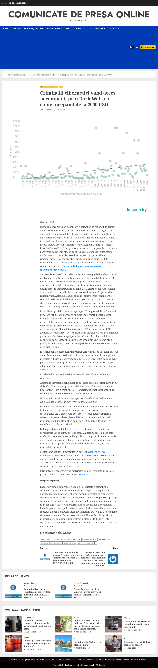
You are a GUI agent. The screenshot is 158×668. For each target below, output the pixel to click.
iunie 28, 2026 (131, 630)
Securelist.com (82, 474)
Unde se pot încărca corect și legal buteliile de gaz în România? (37, 643)
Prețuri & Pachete (138, 659)
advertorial (47, 110)
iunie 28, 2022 (61, 110)
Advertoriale (53, 28)
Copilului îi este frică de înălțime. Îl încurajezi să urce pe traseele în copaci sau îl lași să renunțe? (87, 624)
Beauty (69, 28)
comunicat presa (70, 543)
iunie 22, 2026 (31, 650)
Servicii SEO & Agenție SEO (23, 659)
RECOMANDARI (29, 617)
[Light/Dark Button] (131, 47)
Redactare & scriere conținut (117, 659)
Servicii (15, 28)
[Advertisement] (62, 50)
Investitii (80, 28)
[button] (137, 47)
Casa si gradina (99, 28)
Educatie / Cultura (33, 28)
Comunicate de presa (49, 87)
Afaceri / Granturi (30, 583)
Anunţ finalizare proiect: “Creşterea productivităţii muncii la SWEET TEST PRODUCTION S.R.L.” (37, 593)
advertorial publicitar (89, 539)
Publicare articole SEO (46, 659)
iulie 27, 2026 (81, 632)
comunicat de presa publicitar (51, 543)
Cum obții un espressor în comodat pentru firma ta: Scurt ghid (137, 624)
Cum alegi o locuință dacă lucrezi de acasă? (137, 643)
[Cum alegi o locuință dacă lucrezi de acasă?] (113, 643)
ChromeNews (87, 665)
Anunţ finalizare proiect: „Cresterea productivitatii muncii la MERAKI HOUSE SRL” (87, 593)
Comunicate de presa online (79, 14)
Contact (114, 28)
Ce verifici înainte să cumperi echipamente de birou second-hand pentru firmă (37, 624)
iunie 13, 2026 (81, 648)
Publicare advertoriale (66, 659)
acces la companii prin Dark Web (58, 539)
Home (5, 28)
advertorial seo (104, 539)
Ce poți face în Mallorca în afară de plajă (87, 643)
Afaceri (76, 617)
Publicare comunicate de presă (90, 659)
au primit (78, 420)
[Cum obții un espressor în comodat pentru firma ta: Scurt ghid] (113, 624)
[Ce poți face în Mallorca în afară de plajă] (63, 643)
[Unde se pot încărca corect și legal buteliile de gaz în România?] (13, 643)
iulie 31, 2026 (31, 632)
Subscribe (149, 47)
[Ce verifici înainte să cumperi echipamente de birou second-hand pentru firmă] (13, 624)
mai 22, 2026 (131, 648)
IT (61, 87)
